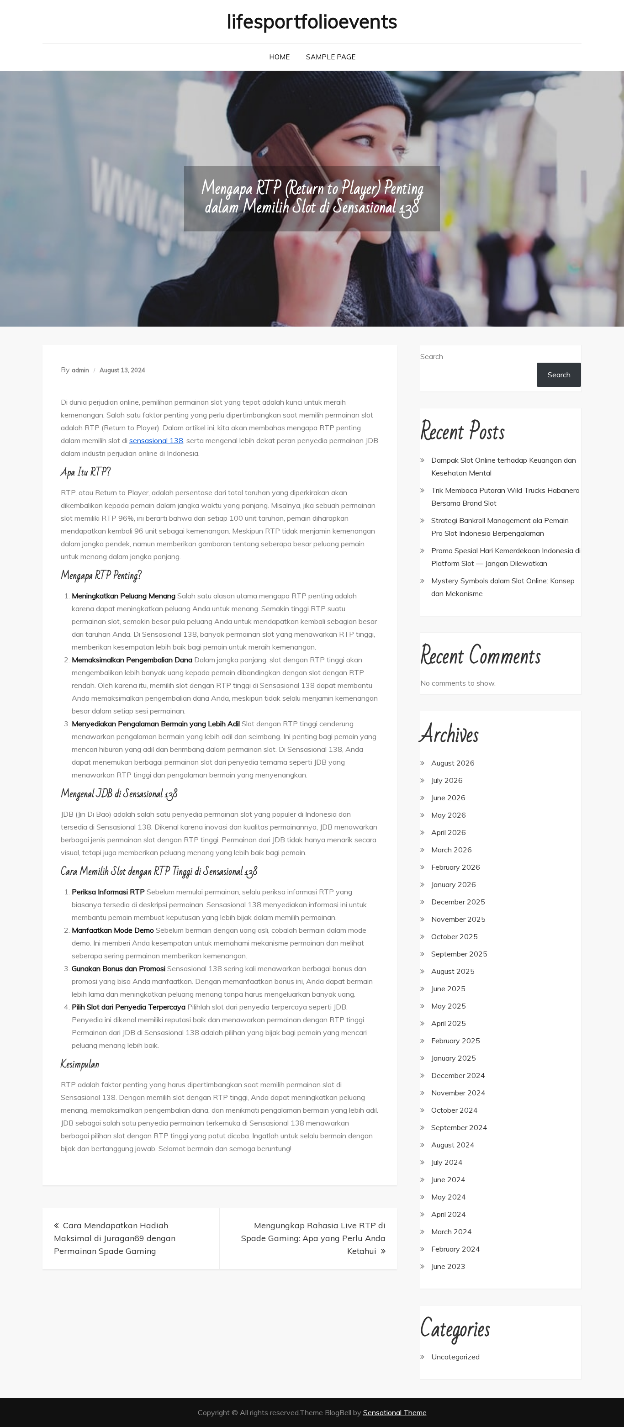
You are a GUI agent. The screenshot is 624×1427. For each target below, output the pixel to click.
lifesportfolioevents (312, 21)
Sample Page (330, 57)
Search (431, 356)
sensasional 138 (156, 440)
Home (279, 57)
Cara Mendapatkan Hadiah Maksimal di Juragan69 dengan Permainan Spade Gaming (114, 1238)
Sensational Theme (395, 1412)
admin (80, 370)
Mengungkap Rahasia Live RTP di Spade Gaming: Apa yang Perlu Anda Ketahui (313, 1238)
